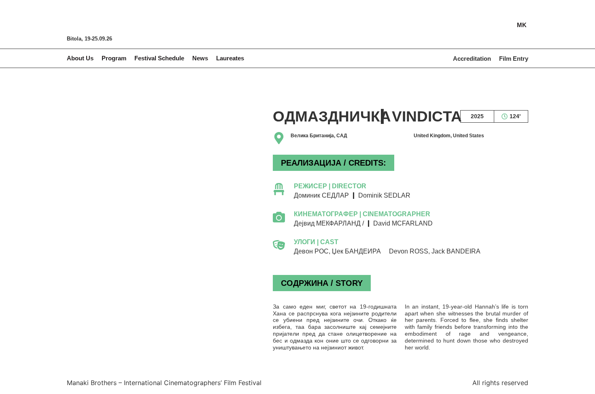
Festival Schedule (159, 58)
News (200, 58)
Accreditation (472, 58)
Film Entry (513, 58)
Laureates (230, 58)
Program (114, 58)
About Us (80, 58)
